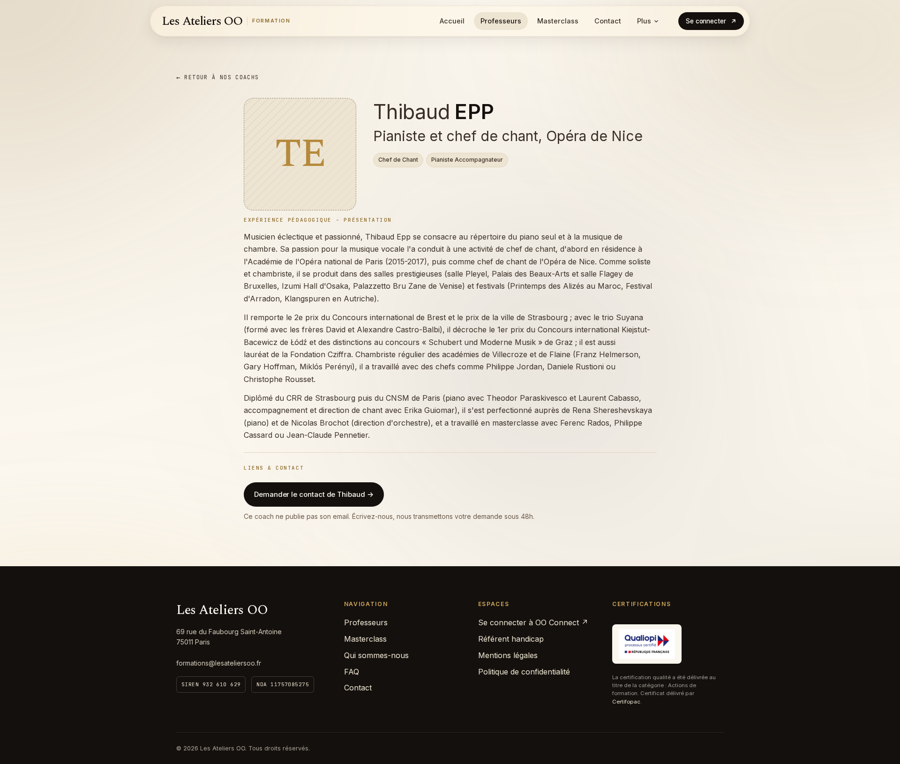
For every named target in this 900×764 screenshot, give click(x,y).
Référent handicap (511, 639)
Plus (644, 21)
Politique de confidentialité (524, 671)
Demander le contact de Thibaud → (314, 494)
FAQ (351, 671)
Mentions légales (508, 655)
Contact (607, 21)
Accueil (452, 21)
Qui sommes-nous (376, 655)
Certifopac (626, 701)
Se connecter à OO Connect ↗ (533, 622)
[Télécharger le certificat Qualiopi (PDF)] (647, 644)
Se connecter (706, 21)
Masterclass (557, 21)
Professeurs (500, 21)
